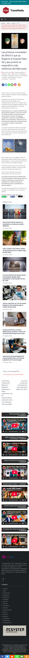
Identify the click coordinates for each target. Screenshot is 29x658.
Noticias (5, 603)
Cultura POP (14, 74)
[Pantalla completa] (25, 431)
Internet (17, 75)
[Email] (12, 83)
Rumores (5, 616)
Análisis (4, 74)
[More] (19, 83)
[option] (18, 2)
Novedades (24, 75)
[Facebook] (3, 83)
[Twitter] (6, 83)
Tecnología (5, 79)
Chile (8, 74)
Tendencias (12, 79)
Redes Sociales (12, 77)
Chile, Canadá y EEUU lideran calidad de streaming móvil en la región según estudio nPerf (14, 250)
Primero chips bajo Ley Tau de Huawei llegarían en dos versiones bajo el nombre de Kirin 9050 (14, 305)
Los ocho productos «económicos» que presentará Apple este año (21, 385)
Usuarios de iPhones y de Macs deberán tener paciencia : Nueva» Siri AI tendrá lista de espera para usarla (14, 331)
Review (20, 77)
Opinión (4, 77)
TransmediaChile (19, 72)
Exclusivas (5, 75)
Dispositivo (22, 74)
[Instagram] (15, 83)
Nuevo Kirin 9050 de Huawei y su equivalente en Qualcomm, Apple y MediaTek (13, 224)
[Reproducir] (3, 431)
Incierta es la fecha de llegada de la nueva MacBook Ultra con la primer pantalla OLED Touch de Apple (13, 358)
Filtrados (11, 75)
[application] (14, 425)
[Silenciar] (23, 431)
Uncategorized (7, 622)
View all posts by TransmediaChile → (14, 374)
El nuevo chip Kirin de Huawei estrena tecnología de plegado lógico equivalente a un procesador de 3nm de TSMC (14, 277)
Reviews (5, 614)
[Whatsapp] (9, 83)
